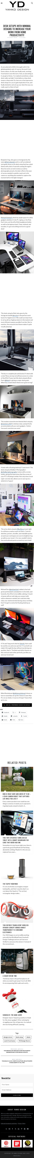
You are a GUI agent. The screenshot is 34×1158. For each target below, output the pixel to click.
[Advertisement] (17, 18)
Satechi (22, 643)
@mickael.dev (14, 589)
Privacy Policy (21, 1123)
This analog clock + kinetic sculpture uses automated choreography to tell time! (17, 1060)
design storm (8, 1037)
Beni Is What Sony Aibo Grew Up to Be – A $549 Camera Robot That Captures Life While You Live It (17, 796)
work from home (9, 1041)
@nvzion (15, 315)
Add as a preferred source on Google (18, 705)
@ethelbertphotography (9, 472)
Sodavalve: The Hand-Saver (12, 1015)
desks (28, 1037)
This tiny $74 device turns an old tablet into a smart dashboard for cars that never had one (16, 840)
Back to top (17, 1155)
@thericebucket (10, 162)
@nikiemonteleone (19, 693)
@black (7, 380)
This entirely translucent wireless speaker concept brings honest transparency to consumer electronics (16, 928)
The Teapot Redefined (10, 884)
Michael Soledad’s (7, 218)
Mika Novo (20, 529)
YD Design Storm (24, 1041)
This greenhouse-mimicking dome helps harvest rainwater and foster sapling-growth (17, 1050)
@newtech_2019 (6, 424)
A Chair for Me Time (10, 976)
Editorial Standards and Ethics (9, 1123)
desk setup (19, 1037)
